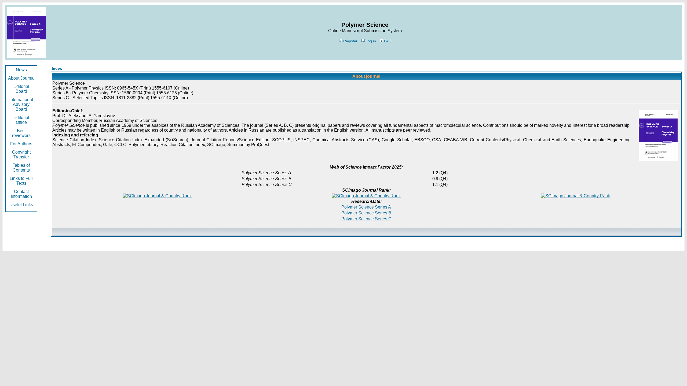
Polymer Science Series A (366, 207)
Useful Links (21, 204)
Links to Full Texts (21, 180)
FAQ (388, 41)
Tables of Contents (21, 167)
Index (57, 68)
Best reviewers (21, 133)
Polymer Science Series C (366, 219)
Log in (371, 41)
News (21, 70)
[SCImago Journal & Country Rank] (157, 196)
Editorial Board (21, 89)
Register (350, 41)
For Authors (21, 144)
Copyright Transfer (21, 154)
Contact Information (21, 194)
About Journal (21, 78)
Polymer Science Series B (366, 213)
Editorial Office (21, 120)
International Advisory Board (21, 104)
